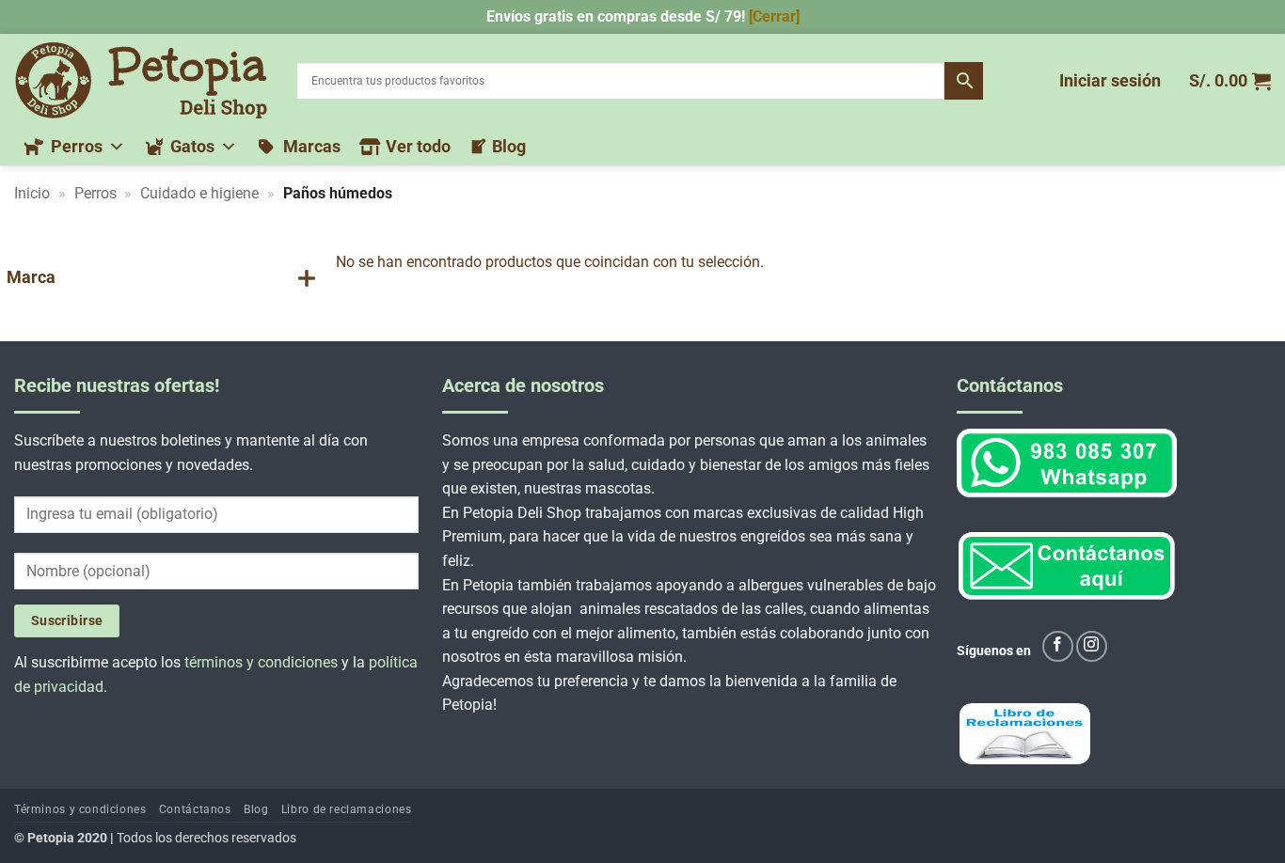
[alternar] (306, 277)
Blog (509, 146)
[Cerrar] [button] (774, 16)
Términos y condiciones (80, 809)
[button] (1110, 81)
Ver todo (418, 146)
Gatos (192, 146)
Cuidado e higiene (199, 193)
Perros (77, 146)
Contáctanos (195, 809)
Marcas (312, 146)
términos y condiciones (261, 662)
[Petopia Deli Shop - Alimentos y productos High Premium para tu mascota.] (141, 80)
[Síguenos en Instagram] (1091, 646)
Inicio (32, 193)
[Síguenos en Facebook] (1057, 646)
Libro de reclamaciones (346, 809)
